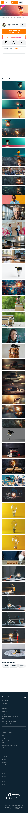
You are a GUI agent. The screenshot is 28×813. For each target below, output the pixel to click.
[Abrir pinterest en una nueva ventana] (13, 811)
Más (3, 800)
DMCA (3, 747)
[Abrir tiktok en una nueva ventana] (15, 811)
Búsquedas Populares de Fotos (10, 756)
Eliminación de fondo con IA (9, 732)
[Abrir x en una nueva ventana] (18, 811)
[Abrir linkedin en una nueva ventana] (11, 811)
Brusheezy (5, 712)
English (4, 787)
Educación (5, 722)
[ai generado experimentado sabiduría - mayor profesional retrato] (13, 211)
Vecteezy (4, 714)
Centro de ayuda (6, 770)
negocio (6, 677)
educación (13, 677)
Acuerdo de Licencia (7, 744)
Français (4, 797)
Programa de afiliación (8, 749)
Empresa (4, 720)
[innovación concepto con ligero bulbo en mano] (13, 411)
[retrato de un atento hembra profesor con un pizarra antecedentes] (13, 335)
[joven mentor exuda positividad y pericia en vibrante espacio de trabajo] (13, 199)
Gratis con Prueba (14, 31)
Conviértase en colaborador (9, 778)
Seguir (23, 25)
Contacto (4, 772)
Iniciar (20, 2)
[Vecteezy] (2, 2)
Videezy (4, 717)
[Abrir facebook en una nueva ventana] (6, 811)
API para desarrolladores (8, 725)
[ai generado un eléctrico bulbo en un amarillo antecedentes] (13, 522)
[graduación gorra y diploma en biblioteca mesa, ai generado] (13, 364)
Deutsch (4, 795)
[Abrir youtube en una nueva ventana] (20, 811)
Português (5, 792)
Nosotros (4, 775)
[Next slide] (22, 677)
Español (4, 789)
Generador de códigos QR (8, 735)
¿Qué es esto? (17, 48)
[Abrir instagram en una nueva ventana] (8, 811)
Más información (7, 51)
